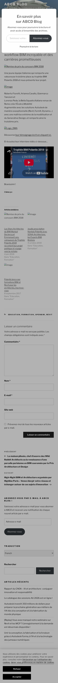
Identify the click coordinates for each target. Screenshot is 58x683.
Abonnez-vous (40, 38)
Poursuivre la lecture (29, 46)
